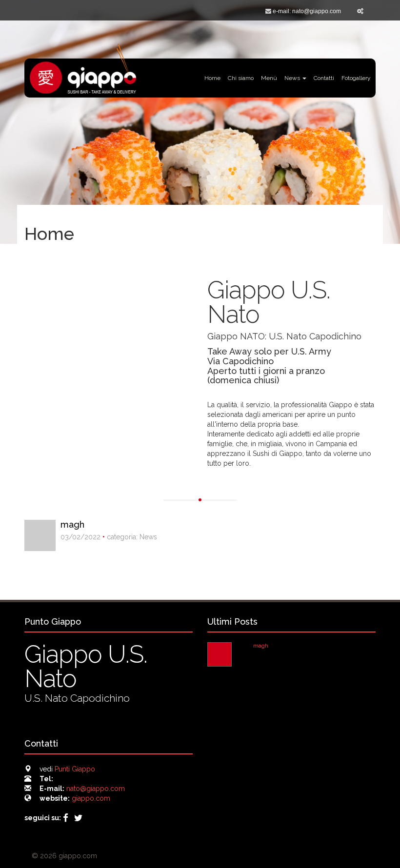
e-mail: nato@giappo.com (307, 11)
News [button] (292, 78)
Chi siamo (241, 78)
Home (212, 78)
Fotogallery (356, 78)
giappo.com (91, 798)
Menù (269, 78)
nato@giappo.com (95, 788)
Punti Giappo (75, 769)
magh (72, 524)
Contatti (324, 78)
